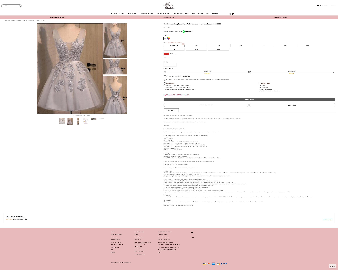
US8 (285, 45)
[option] (57, 17)
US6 (263, 45)
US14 (196, 49)
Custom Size (174, 45)
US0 (196, 45)
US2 (219, 45)
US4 (241, 45)
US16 (218, 49)
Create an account (331, 6)
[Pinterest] (192, 232)
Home (6, 20)
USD (192, 237)
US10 (307, 45)
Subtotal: (166, 68)
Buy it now (292, 105)
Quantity (166, 62)
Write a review (327, 219)
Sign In (322, 6)
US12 (174, 49)
